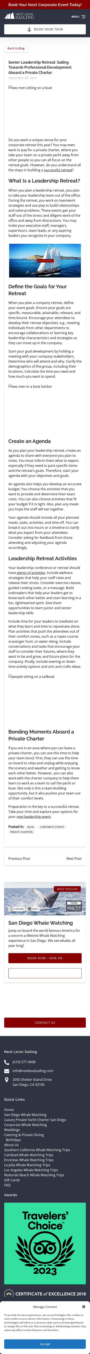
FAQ (7, 1185)
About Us (11, 1145)
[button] (84, 1307)
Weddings (12, 1129)
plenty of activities (31, 572)
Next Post (74, 858)
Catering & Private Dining (24, 1135)
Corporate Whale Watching (25, 1124)
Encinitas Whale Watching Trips (29, 1160)
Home (9, 1109)
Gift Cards (12, 1180)
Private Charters (21, 832)
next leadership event (34, 816)
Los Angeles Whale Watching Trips (31, 1170)
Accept (45, 1344)
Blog (30, 827)
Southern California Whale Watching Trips (37, 1150)
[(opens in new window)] (45, 1205)
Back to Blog (16, 48)
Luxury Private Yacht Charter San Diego (35, 1119)
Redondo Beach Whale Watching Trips (34, 1175)
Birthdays (13, 1140)
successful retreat (58, 170)
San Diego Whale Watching (40, 923)
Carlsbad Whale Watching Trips (28, 1155)
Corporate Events (52, 827)
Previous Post (19, 858)
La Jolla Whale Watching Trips (27, 1165)
